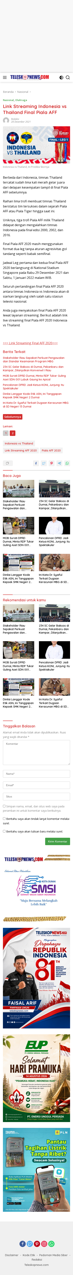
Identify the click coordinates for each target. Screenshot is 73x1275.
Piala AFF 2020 (51, 450)
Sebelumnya (12, 417)
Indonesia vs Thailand (19, 443)
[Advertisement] (36, 36)
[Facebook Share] (36, 463)
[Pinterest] (37, 1244)
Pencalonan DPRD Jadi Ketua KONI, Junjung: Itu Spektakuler (33, 386)
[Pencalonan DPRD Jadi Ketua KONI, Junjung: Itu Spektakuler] (54, 525)
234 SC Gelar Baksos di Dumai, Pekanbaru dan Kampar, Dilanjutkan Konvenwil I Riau (33, 368)
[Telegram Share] (59, 463)
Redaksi (15, 119)
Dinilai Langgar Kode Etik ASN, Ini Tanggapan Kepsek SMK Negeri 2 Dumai (32, 395)
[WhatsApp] (51, 1244)
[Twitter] (30, 1244)
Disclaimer (11, 1255)
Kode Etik (29, 1255)
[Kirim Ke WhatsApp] (67, 463)
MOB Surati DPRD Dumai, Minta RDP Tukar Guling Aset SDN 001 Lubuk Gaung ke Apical (34, 377)
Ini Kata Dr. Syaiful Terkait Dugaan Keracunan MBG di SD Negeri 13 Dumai (36, 404)
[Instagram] (44, 1244)
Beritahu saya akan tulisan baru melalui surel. (34, 831)
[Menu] (5, 77)
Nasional (8, 100)
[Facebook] (22, 1244)
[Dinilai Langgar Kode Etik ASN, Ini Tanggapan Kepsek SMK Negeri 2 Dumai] (18, 562)
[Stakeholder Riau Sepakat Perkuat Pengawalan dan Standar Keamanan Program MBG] (18, 488)
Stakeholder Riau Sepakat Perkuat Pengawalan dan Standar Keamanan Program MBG (33, 359)
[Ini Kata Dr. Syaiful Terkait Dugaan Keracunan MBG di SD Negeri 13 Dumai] (54, 562)
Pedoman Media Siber (53, 1255)
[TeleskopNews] (29, 77)
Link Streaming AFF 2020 (21, 450)
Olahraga (21, 100)
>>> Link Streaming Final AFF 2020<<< (30, 343)
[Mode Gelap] (61, 77)
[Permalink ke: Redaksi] (6, 120)
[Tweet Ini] (44, 463)
